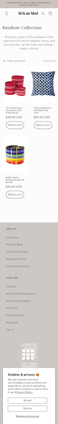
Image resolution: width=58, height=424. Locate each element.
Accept (28, 400)
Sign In (10, 329)
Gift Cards (11, 308)
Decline (27, 408)
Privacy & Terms (15, 315)
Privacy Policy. (24, 392)
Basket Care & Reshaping (20, 293)
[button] (6, 13)
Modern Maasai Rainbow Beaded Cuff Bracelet (15, 180)
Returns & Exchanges (18, 301)
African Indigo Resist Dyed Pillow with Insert (43, 110)
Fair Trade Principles (17, 251)
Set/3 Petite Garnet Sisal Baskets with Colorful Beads (14, 110)
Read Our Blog (14, 244)
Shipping (11, 286)
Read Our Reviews (16, 259)
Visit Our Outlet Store (18, 266)
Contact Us (12, 237)
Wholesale (12, 322)
